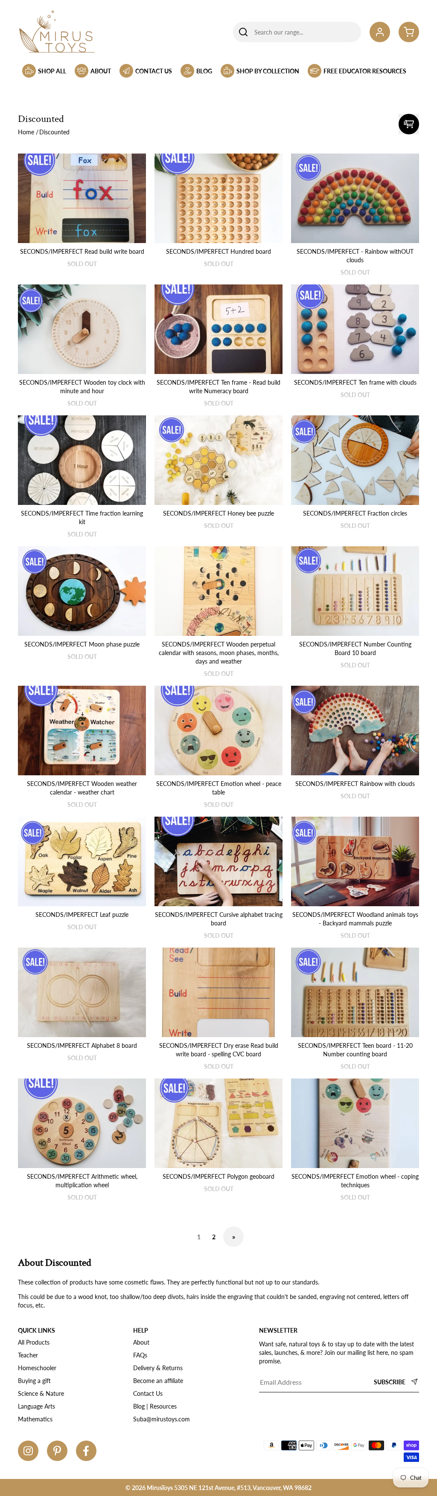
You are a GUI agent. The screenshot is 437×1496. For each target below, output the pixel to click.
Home (26, 132)
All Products (34, 1342)
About (141, 1342)
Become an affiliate (158, 1380)
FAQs (140, 1355)
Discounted (54, 132)
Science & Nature (41, 1393)
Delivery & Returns (158, 1367)
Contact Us (148, 1393)
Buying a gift (34, 1380)
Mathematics (35, 1419)
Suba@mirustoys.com (161, 1419)
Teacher (28, 1355)
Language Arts (36, 1406)
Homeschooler (37, 1367)
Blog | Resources (155, 1406)
